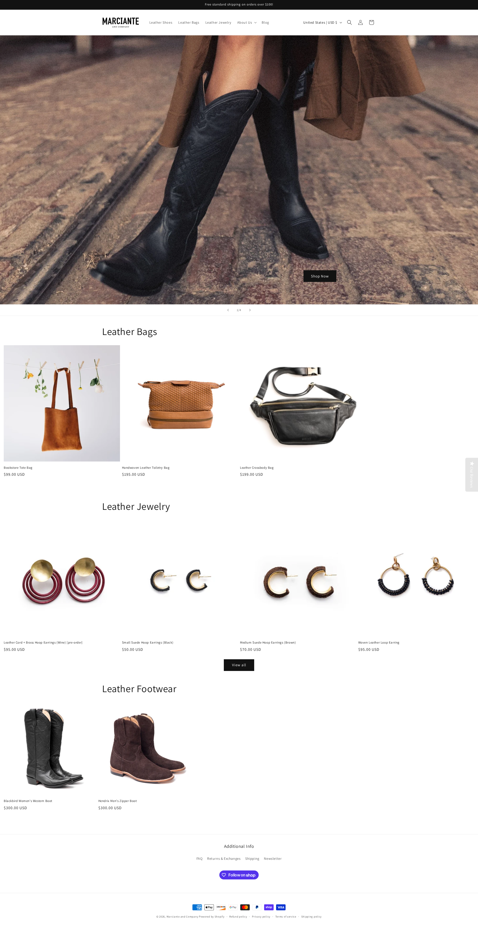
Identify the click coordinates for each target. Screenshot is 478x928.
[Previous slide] (228, 310)
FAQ (199, 858)
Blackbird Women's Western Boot (28, 801)
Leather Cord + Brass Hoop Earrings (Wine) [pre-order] (43, 643)
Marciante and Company (182, 916)
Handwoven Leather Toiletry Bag (146, 468)
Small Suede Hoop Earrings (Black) (148, 643)
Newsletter (273, 858)
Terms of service (285, 916)
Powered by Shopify (212, 916)
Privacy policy (261, 916)
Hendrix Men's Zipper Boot (117, 801)
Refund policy (238, 916)
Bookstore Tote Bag (18, 468)
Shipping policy (311, 916)
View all (239, 665)
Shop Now (320, 276)
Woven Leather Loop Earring (379, 643)
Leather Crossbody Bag (257, 468)
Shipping (252, 858)
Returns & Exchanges (223, 858)
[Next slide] (249, 310)
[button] (246, 22)
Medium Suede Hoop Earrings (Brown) (268, 643)
